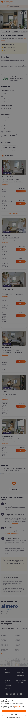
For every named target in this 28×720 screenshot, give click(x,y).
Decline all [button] (14, 714)
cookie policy (17, 706)
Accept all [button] (14, 710)
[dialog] (14, 709)
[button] (14, 717)
